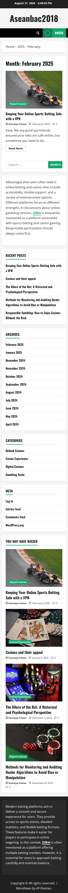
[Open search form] (38, 33)
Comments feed (15, 517)
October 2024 (14, 376)
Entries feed (13, 509)
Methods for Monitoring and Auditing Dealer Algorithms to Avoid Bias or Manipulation (34, 772)
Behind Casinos (15, 450)
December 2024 (15, 360)
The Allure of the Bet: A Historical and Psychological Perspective (31, 709)
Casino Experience (17, 458)
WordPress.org (15, 525)
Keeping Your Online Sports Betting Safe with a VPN (34, 90)
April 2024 (12, 424)
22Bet (37, 213)
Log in (9, 501)
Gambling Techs (15, 474)
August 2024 (13, 392)
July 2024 (11, 400)
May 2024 (11, 416)
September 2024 (16, 384)
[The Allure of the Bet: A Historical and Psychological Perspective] (34, 682)
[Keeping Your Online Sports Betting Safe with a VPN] (34, 568)
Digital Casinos (18, 103)
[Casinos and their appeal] (34, 628)
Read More (17, 149)
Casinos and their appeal (21, 278)
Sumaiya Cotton (17, 124)
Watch (59, 33)
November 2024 (15, 368)
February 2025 (14, 344)
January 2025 (14, 352)
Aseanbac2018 (34, 18)
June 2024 (12, 408)
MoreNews (23, 888)
